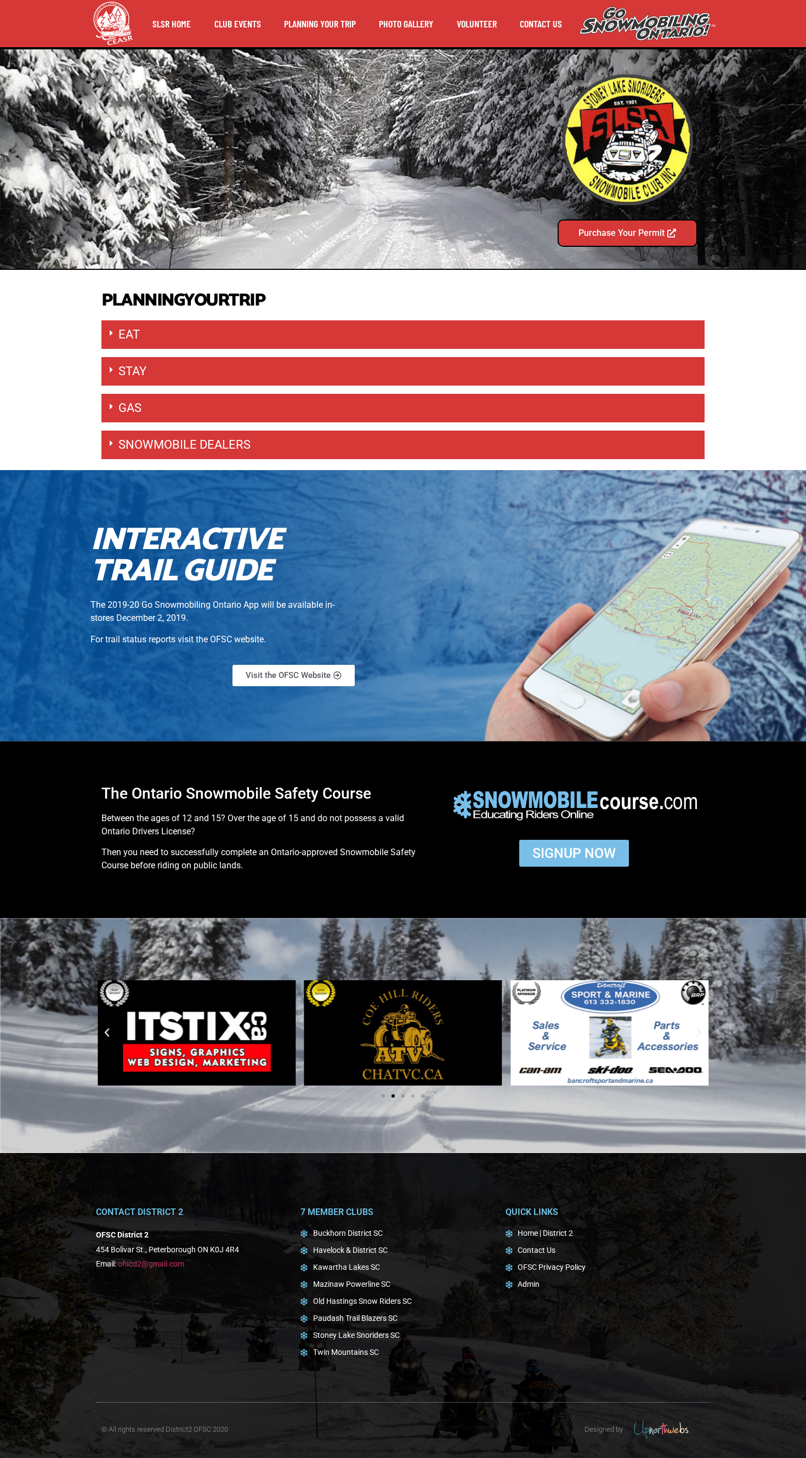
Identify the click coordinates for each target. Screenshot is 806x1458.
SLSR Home (171, 24)
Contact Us (541, 24)
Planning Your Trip (320, 24)
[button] (403, 334)
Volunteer (477, 24)
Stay (132, 371)
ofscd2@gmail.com (151, 1263)
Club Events (237, 24)
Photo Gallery (406, 24)
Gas (129, 408)
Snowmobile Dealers (184, 444)
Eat (129, 334)
